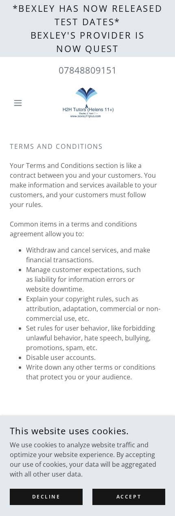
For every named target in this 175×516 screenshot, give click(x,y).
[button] (21, 103)
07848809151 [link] (88, 70)
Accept (128, 496)
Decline (46, 496)
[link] (87, 103)
